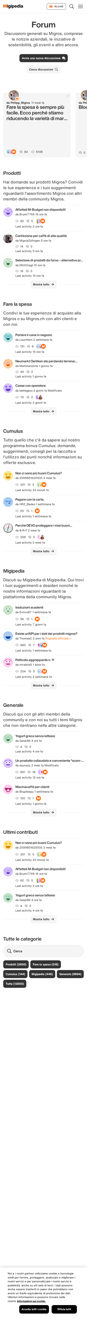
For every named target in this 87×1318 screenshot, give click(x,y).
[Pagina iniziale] (13, 6)
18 (33, 772)
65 (22, 510)
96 (22, 619)
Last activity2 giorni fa (30, 402)
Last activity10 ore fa (29, 275)
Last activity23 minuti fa (32, 490)
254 (23, 671)
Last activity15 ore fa (29, 351)
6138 (39, 151)
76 (22, 397)
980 (23, 645)
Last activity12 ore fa (29, 777)
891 (22, 772)
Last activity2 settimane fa (33, 676)
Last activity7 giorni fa (30, 624)
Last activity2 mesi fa (30, 542)
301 (22, 484)
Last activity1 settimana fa (33, 516)
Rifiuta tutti (64, 1309)
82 (26, 151)
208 (23, 537)
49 (22, 371)
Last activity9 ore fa (29, 251)
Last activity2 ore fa (29, 226)
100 (22, 798)
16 (21, 271)
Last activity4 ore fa (29, 751)
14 (21, 246)
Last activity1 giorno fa (30, 376)
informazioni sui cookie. (31, 1301)
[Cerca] (71, 6)
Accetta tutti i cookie (34, 1309)
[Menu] (80, 6)
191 (22, 346)
